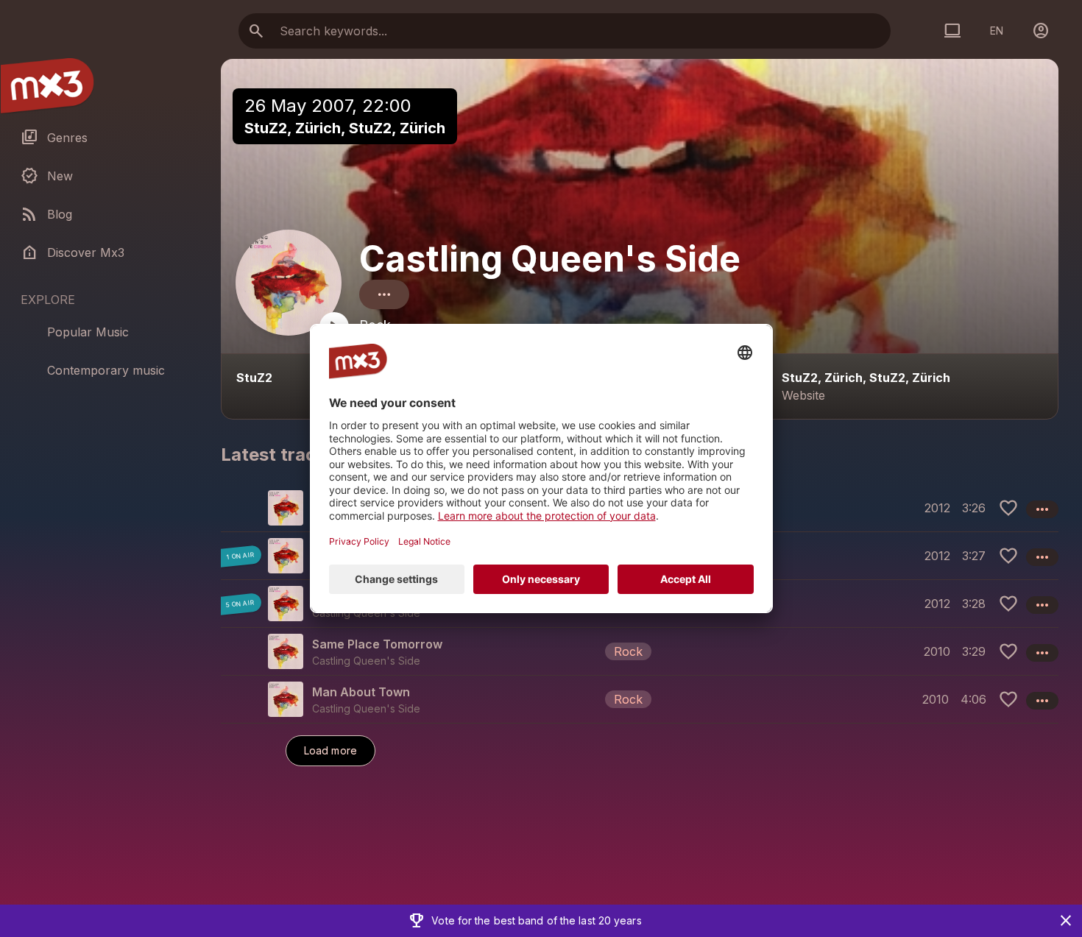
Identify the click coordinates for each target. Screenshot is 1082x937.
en (996, 30)
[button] (639, 651)
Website (803, 395)
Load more (330, 750)
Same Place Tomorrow (377, 644)
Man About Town (361, 692)
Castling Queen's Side (549, 258)
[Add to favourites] (1008, 508)
